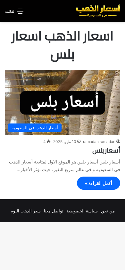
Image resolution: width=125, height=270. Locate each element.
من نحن (108, 210)
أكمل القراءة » (98, 183)
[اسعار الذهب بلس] (98, 10)
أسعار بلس (106, 150)
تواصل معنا (53, 210)
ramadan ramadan (99, 141)
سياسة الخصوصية (82, 210)
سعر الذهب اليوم (26, 210)
